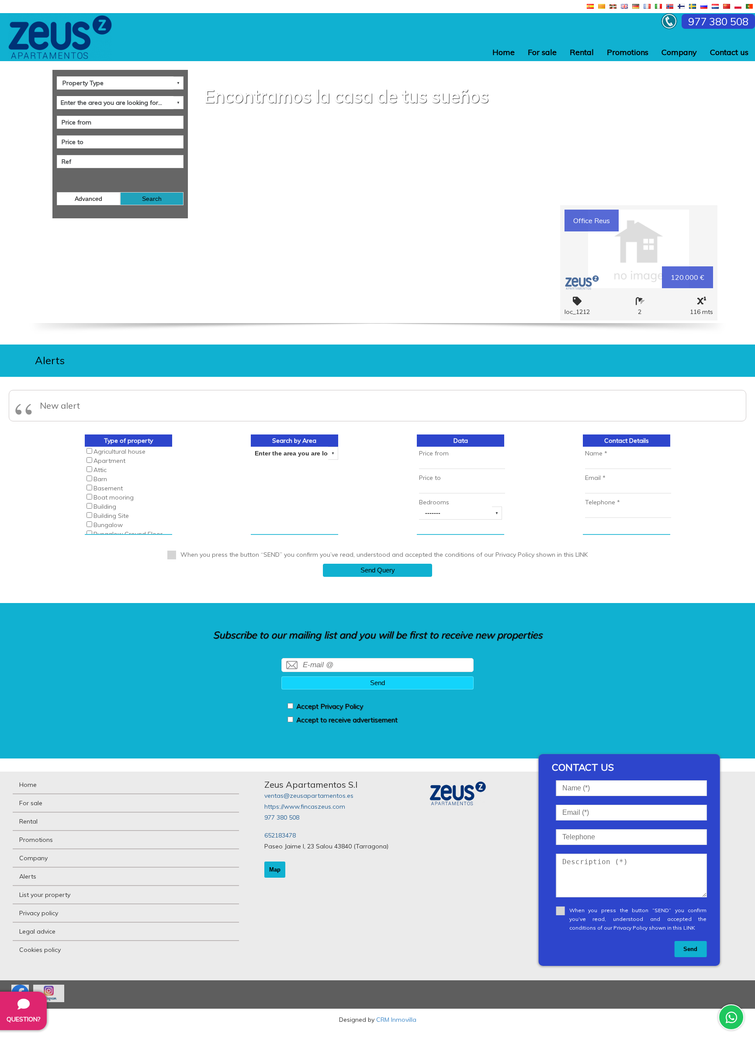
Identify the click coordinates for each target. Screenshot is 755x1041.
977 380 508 (281, 817)
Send (377, 682)
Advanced (88, 198)
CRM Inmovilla (396, 1020)
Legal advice (37, 931)
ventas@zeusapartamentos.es (308, 796)
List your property (44, 895)
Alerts (27, 876)
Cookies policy (40, 950)
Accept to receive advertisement (347, 720)
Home (503, 52)
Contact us (729, 52)
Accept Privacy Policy (329, 706)
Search (152, 198)
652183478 (280, 835)
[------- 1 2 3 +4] (460, 513)
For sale (542, 52)
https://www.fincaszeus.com (304, 806)
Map (275, 869)
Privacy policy (38, 913)
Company (679, 52)
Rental (582, 52)
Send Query (377, 570)
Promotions (627, 52)
